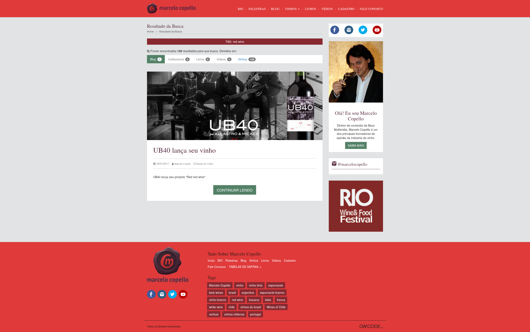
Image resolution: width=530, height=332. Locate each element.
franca (281, 300)
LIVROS (310, 9)
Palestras (257, 9)
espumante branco (272, 292)
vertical (213, 314)
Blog (155, 59)
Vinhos (246, 59)
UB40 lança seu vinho (184, 150)
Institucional (178, 59)
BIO (240, 9)
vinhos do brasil (250, 307)
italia (268, 300)
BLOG (275, 9)
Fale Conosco (217, 267)
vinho (239, 285)
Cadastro (290, 260)
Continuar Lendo (235, 190)
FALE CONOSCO (371, 9)
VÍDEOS (327, 9)
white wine (216, 307)
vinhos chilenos (234, 314)
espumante (275, 285)
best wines (216, 292)
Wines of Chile (276, 307)
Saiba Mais (356, 145)
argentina (248, 292)
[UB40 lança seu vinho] (235, 106)
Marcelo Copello (219, 285)
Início (211, 260)
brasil (232, 292)
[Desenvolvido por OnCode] (371, 326)
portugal (255, 314)
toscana (254, 300)
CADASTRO (346, 9)
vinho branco (217, 300)
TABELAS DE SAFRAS (244, 267)
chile (232, 307)
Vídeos (223, 59)
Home (150, 31)
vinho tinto (256, 285)
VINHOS (291, 9)
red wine (237, 300)
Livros (202, 59)
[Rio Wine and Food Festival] (356, 206)
